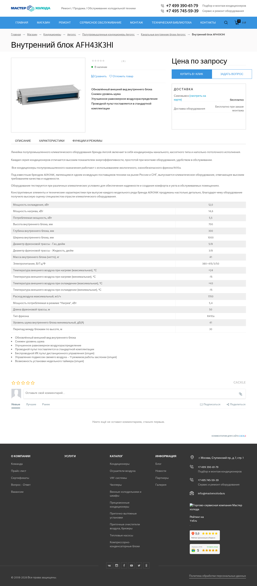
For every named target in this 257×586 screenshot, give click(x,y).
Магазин (43, 22)
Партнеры (162, 478)
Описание (23, 141)
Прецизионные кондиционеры (120, 504)
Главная (21, 22)
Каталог (116, 456)
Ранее (46, 404)
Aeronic (71, 34)
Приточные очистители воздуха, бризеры (125, 526)
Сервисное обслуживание (100, 22)
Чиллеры (116, 484)
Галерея (160, 484)
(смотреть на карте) (190, 97)
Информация (165, 456)
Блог (158, 464)
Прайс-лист (18, 471)
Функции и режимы (87, 141)
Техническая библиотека (172, 22)
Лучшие (31, 404)
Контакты (208, 22)
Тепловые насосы (121, 535)
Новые (15, 404)
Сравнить (100, 76)
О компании (20, 456)
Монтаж (136, 22)
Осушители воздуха (123, 471)
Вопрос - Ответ (21, 484)
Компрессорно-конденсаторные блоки (125, 544)
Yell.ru (193, 521)
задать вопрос (231, 74)
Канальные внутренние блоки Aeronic (163, 34)
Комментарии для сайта (229, 436)
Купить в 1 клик (191, 74)
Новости (160, 471)
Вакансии (17, 492)
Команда (17, 464)
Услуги (70, 456)
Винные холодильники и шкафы (125, 494)
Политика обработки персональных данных (217, 576)
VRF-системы (118, 478)
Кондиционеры (52, 34)
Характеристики (51, 141)
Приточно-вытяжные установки (123, 515)
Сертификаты (20, 478)
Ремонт (65, 22)
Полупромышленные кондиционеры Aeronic (108, 34)
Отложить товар (123, 76)
